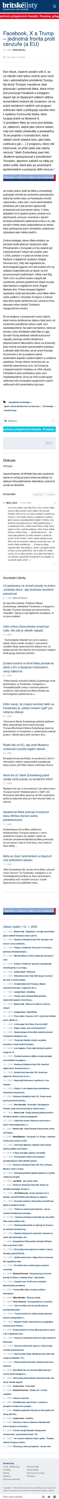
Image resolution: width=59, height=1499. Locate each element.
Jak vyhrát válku (30, 1180)
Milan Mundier (19, 1297)
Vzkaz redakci (33, 1469)
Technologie (47, 406)
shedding (31, 991)
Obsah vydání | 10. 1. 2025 (20, 926)
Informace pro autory (35, 1472)
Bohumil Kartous (20, 597)
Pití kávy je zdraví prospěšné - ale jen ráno (32, 1446)
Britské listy (24, 6)
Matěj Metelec (19, 49)
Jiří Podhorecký (21, 1193)
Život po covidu (33, 1297)
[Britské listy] (29, 178)
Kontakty (7, 1469)
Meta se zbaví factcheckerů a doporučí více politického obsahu (27, 858)
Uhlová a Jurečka (21, 1398)
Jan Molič (17, 1180)
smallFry (29, 1418)
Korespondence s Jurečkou (40, 1301)
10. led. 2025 (25, 502)
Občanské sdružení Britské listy (33, 1487)
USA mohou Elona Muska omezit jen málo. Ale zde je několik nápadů (26, 628)
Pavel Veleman (19, 1301)
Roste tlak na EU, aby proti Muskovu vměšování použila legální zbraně (26, 747)
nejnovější (38, 494)
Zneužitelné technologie (19, 402)
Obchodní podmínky (11, 1479)
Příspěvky (31, 1476)
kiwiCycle (31, 971)
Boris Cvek (19, 931)
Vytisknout (12, 420)
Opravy (6, 1472)
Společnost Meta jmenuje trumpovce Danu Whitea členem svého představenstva (26, 816)
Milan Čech (11, 502)
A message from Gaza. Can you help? (31, 1024)
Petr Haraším (20, 1104)
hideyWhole (32, 1012)
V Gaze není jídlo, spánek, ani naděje (29, 1152)
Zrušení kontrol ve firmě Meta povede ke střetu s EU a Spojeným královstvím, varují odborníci (28, 667)
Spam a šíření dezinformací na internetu (21, 406)
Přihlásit (7, 466)
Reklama (7, 1476)
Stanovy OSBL (33, 1466)
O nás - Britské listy (11, 1466)
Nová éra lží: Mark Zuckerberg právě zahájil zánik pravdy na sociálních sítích (28, 777)
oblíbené (51, 494)
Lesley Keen (19, 971)
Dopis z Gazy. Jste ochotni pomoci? (30, 1028)
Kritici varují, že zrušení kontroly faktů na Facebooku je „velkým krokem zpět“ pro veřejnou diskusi (28, 708)
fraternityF (30, 1386)
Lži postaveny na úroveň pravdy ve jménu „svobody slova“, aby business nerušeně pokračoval (29, 589)
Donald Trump (10, 410)
